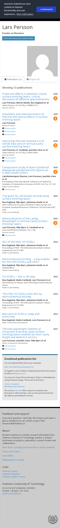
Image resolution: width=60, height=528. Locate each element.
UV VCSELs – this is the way (18, 276)
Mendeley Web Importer (14, 386)
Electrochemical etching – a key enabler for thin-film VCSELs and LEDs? (26, 260)
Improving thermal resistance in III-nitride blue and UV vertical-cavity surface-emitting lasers (23, 143)
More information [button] (25, 14)
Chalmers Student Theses (13, 476)
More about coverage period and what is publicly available (28, 447)
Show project (9, 128)
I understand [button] (46, 9)
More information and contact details (18, 38)
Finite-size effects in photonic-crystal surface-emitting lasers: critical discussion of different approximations (25, 96)
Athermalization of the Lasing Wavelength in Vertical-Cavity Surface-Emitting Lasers (25, 221)
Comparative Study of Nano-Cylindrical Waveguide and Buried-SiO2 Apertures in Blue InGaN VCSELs (25, 170)
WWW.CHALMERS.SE (11, 493)
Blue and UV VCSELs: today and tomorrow (20, 315)
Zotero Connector (11, 384)
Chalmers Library (9, 471)
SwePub (18, 390)
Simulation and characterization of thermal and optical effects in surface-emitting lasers (25, 116)
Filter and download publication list (19, 367)
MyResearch (20, 373)
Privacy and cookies (11, 451)
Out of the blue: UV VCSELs (18, 241)
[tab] (13, 79)
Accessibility (7, 455)
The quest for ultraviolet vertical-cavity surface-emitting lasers (25, 197)
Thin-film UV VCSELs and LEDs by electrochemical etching (22, 295)
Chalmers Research (11, 474)
